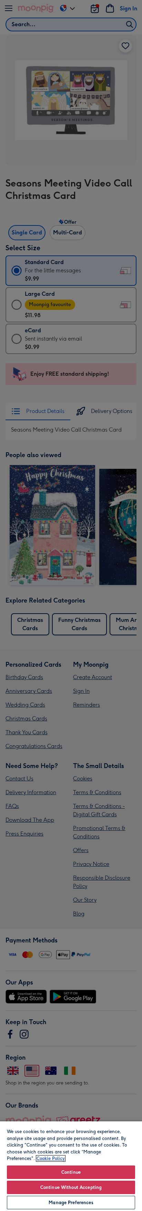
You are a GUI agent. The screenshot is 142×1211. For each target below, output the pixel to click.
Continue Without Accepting (71, 1187)
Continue (71, 1172)
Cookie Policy (51, 1158)
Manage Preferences (71, 1202)
